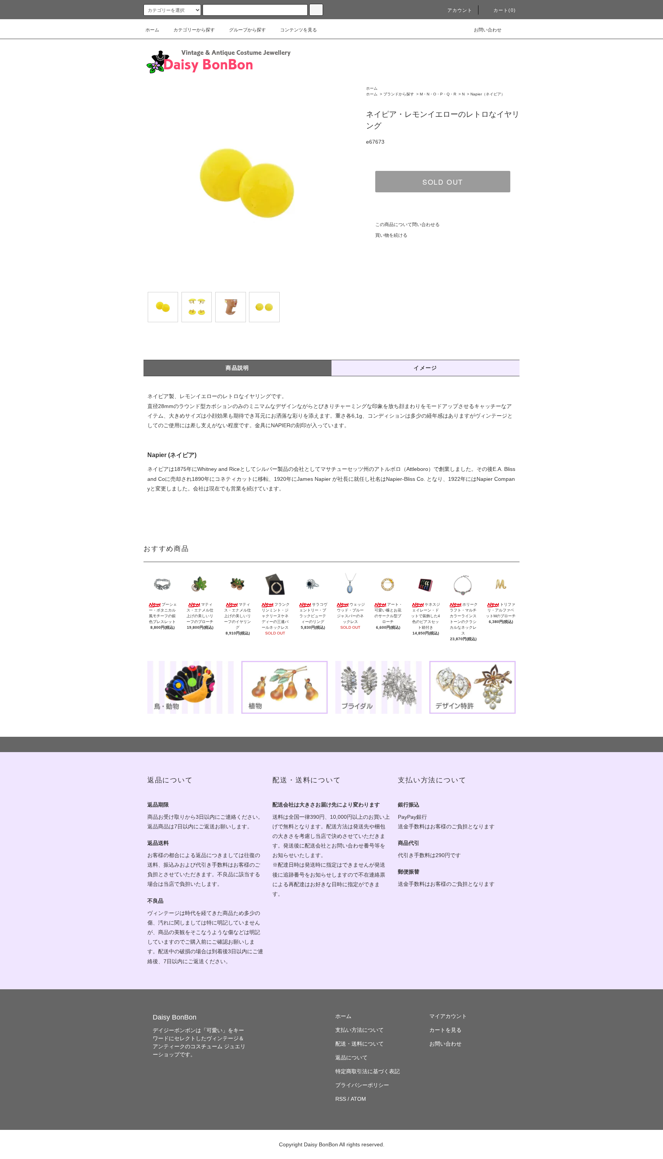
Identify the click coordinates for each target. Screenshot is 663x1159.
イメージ (425, 368)
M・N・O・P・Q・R (438, 94)
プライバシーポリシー (362, 1085)
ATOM (358, 1099)
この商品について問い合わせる (407, 224)
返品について (351, 1057)
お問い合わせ (487, 30)
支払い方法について (359, 1030)
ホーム (152, 30)
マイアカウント (448, 1016)
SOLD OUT (442, 182)
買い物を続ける (391, 235)
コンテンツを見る (298, 30)
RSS (340, 1099)
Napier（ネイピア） (487, 94)
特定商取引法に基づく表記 (367, 1071)
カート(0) (504, 10)
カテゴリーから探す (194, 30)
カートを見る (445, 1030)
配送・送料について (359, 1044)
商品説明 (237, 368)
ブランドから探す (398, 94)
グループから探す (247, 30)
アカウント (460, 10)
